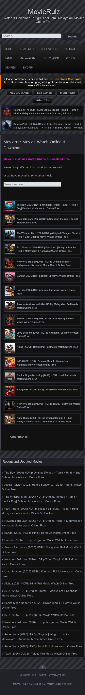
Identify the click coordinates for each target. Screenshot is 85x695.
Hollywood (51, 58)
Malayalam (27, 58)
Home (9, 49)
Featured (27, 49)
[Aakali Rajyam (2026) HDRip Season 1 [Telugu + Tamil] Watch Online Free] (10, 224)
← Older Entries (17, 436)
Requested (44, 92)
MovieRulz (44, 11)
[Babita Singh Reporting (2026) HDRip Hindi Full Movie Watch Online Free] (10, 380)
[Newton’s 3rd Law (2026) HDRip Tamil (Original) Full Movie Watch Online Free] (10, 323)
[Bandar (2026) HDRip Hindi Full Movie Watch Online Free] (10, 281)
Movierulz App (19, 92)
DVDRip (28, 67)
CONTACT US (57, 675)
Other (70, 58)
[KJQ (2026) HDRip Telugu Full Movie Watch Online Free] (10, 394)
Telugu (69, 49)
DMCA (42, 675)
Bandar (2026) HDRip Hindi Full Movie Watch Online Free (40, 532)
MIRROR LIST (28, 675)
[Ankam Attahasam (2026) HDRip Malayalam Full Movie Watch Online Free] (10, 309)
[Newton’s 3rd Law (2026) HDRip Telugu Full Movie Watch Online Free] (10, 409)
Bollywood (49, 49)
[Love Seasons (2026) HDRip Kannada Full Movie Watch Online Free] (10, 338)
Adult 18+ (42, 100)
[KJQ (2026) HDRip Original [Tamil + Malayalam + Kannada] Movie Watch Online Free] (10, 366)
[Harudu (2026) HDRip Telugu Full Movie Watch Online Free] (10, 295)
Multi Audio (68, 92)
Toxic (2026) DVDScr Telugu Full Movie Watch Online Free (40, 653)
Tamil (8, 58)
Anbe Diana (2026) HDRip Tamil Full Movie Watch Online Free (43, 646)
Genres (10, 67)
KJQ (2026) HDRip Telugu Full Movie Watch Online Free (39, 614)
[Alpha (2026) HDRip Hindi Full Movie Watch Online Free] (10, 352)
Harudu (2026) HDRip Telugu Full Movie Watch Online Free (41, 540)
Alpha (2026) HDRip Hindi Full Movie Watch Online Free (39, 583)
